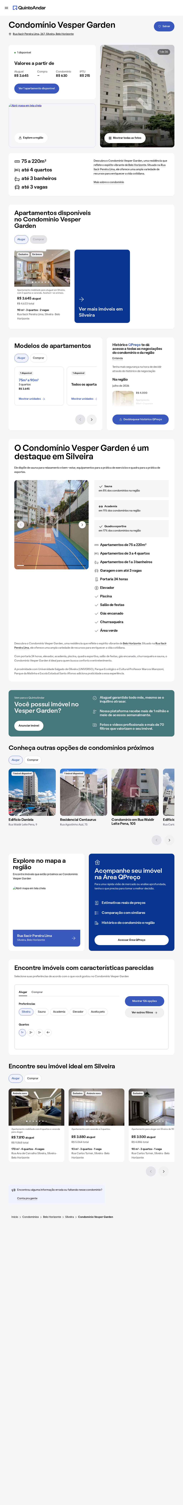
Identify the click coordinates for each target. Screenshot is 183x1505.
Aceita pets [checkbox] (98, 1012)
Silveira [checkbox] (26, 1012)
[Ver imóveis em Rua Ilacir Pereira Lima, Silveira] (25, 105)
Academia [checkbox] (59, 1012)
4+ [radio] (48, 1032)
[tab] (23, 992)
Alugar (21, 239)
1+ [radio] (22, 1032)
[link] (144, 1001)
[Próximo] (92, 420)
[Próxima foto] (63, 268)
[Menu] (6, 7)
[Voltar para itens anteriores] (20, 524)
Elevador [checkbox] (78, 1012)
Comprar (38, 239)
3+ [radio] (39, 1032)
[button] (42, 286)
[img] (32, 792)
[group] (42, 286)
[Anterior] (80, 420)
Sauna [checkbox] (42, 1012)
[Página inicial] (29, 8)
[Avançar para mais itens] (82, 524)
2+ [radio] (30, 1032)
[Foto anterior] (20, 268)
